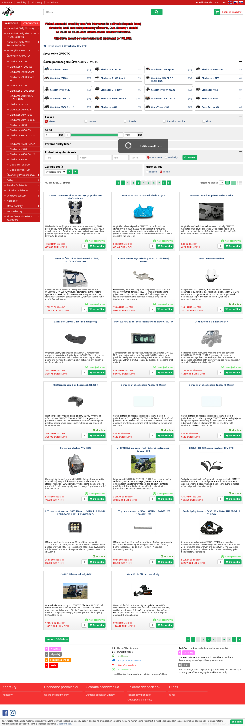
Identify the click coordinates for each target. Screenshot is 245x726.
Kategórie (11, 23)
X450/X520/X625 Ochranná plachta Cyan (143, 195)
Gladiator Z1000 (19, 85)
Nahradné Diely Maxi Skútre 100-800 (18, 43)
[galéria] (239, 183)
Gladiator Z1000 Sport (22, 90)
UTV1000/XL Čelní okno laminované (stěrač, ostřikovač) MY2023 (75, 260)
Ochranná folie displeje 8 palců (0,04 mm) (211, 384)
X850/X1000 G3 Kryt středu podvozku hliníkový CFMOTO (143, 260)
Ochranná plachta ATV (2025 (75, 447)
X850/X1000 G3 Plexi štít (211, 258)
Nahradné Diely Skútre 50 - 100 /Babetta (21, 35)
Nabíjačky (12, 200)
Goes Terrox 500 (20, 164)
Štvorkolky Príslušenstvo (21, 174)
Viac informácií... (64, 723)
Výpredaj (131, 121)
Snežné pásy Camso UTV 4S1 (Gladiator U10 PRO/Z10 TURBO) (211, 513)
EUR (217, 2)
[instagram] (13, 712)
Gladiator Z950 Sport (22, 71)
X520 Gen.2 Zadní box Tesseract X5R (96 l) (75, 384)
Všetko (52, 121)
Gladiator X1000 (19, 61)
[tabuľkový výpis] (227, 183)
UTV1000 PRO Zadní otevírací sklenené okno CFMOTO (143, 321)
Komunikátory (14, 211)
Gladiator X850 (18, 125)
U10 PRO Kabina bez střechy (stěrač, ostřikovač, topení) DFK (143, 449)
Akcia (208, 121)
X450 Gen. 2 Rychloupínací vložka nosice (211, 195)
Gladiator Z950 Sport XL (22, 78)
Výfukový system (16, 195)
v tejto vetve (156, 157)
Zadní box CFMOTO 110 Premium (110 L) (75, 321)
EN (229, 2)
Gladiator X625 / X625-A (23, 137)
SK (240, 2)
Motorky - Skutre (21, 12)
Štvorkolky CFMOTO (18, 55)
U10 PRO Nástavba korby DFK (75, 574)
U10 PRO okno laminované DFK (211, 321)
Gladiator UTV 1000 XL (23, 119)
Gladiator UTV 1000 (21, 114)
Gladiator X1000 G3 (21, 66)
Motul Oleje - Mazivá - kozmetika (19, 218)
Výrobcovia (30, 23)
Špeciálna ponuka (176, 121)
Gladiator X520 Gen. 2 (22, 143)
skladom (153, 171)
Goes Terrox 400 (20, 169)
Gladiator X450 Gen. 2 (22, 154)
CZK (224, 2)
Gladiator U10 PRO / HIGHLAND (21, 97)
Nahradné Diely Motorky (20, 28)
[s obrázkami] (233, 183)
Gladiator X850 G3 (20, 130)
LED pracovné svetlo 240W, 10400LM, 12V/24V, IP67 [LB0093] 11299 (143, 513)
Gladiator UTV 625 (20, 109)
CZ (235, 2)
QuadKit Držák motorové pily (143, 574)
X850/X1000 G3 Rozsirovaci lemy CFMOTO (211, 447)
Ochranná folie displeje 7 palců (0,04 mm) (143, 384)
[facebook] (5, 712)
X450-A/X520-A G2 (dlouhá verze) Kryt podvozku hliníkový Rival (75, 197)
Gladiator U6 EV (19, 104)
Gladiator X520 (18, 149)
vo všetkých (174, 157)
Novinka (92, 121)
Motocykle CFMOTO (18, 50)
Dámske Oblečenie (17, 190)
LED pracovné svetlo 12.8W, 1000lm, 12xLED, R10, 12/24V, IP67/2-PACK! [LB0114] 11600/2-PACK (75, 513)
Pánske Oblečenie (17, 185)
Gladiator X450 (18, 159)
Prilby (10, 180)
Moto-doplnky (15, 206)
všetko (166, 171)
